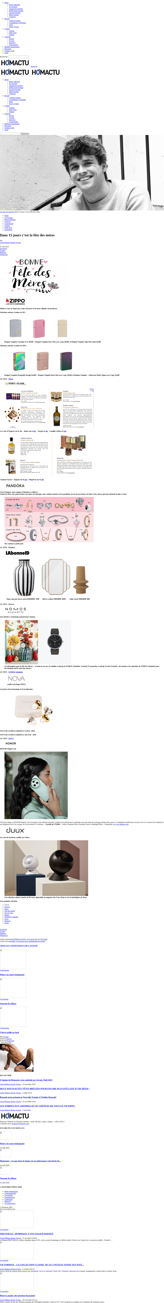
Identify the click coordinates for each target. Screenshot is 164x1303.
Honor (6, 915)
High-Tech (13, 33)
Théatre (11, 35)
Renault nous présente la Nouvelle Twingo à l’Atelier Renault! (28, 1097)
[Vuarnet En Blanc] (13, 997)
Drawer (7, 907)
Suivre (9, 1039)
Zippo (10, 379)
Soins (11, 25)
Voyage (11, 41)
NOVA (11, 738)
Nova (6, 919)
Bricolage (7, 49)
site (34, 431)
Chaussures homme (16, 9)
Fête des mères (9, 911)
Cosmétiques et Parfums (17, 23)
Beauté (6, 19)
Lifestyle (7, 37)
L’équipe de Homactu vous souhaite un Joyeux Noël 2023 (26, 1080)
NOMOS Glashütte (15, 672)
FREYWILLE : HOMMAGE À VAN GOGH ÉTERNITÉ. (27, 1234)
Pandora (7, 921)
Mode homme (14, 15)
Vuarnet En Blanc (8, 1003)
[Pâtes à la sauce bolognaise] (13, 968)
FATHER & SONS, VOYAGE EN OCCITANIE (29, 939)
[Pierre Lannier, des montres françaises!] (16, 1289)
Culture (7, 29)
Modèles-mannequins (12, 47)
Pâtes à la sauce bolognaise (12, 974)
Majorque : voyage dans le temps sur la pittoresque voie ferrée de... (30, 1161)
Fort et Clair (8, 913)
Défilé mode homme (16, 11)
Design (11, 39)
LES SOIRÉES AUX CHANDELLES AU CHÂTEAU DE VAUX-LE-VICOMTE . (38, 1106)
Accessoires (13, 7)
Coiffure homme (15, 21)
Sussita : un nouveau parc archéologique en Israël (27, 941)
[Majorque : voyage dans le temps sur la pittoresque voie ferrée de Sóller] (5, 1157)
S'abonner (10, 1041)
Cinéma (11, 31)
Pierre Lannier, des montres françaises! (17, 1295)
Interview (12, 43)
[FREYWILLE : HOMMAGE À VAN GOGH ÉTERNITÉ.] (16, 1227)
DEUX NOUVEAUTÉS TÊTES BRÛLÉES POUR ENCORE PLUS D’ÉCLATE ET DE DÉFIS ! (44, 1089)
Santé (6, 53)
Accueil (2, 212)
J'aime (6, 1037)
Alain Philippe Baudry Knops (10, 243)
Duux (6, 909)
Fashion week (9, 51)
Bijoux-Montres (14, 5)
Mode (6, 3)
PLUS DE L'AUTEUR (28, 946)
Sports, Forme (14, 27)
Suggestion (8, 230)
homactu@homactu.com (20, 1124)
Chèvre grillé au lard (9, 1032)
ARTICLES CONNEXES (10, 946)
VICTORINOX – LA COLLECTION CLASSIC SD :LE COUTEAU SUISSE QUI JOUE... (42, 1265)
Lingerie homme (15, 13)
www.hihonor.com (122, 824)
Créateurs (12, 17)
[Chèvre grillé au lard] (13, 1026)
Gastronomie (13, 45)
